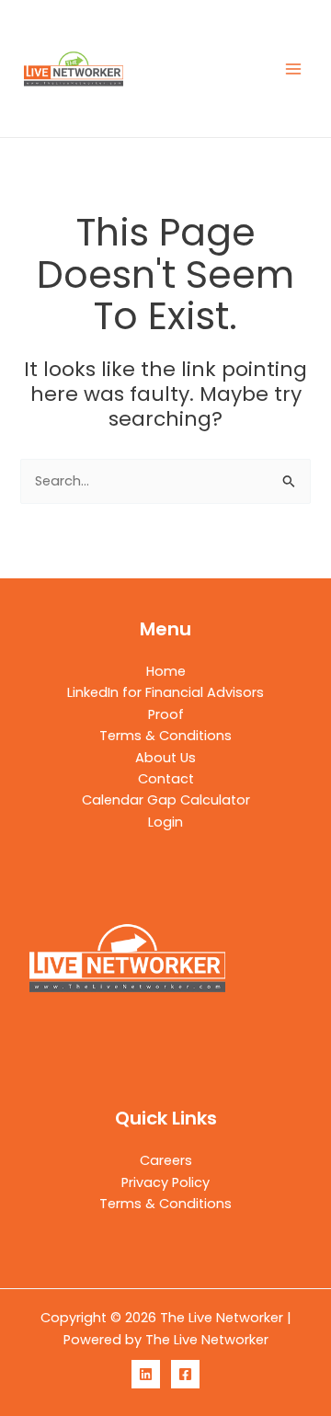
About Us (165, 757)
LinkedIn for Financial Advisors (165, 692)
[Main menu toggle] (293, 69)
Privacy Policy (165, 1182)
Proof (166, 714)
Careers (166, 1160)
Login (165, 822)
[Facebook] (185, 1374)
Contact (166, 779)
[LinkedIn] (145, 1374)
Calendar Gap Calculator (166, 800)
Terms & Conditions (165, 735)
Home (166, 671)
